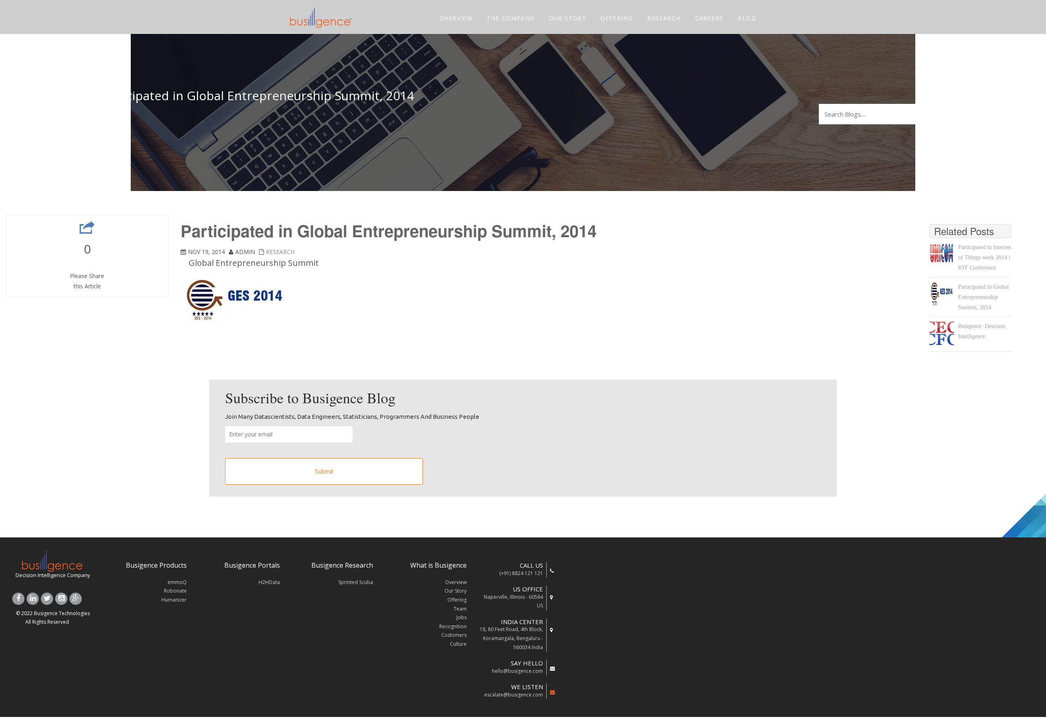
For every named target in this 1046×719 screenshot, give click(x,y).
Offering (457, 599)
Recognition (453, 626)
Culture (458, 643)
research (280, 252)
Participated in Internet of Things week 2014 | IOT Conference (984, 257)
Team (460, 608)
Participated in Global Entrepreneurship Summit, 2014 (983, 297)
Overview (456, 582)
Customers (454, 634)
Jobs (461, 617)
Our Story (456, 590)
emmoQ (177, 582)
